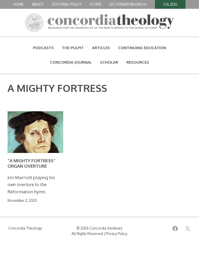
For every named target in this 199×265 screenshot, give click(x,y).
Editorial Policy (66, 4)
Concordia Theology (25, 228)
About (38, 4)
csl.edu (170, 4)
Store (95, 4)
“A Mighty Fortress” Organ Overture (31, 163)
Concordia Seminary (106, 228)
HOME (18, 4)
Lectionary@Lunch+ (128, 4)
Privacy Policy (116, 233)
